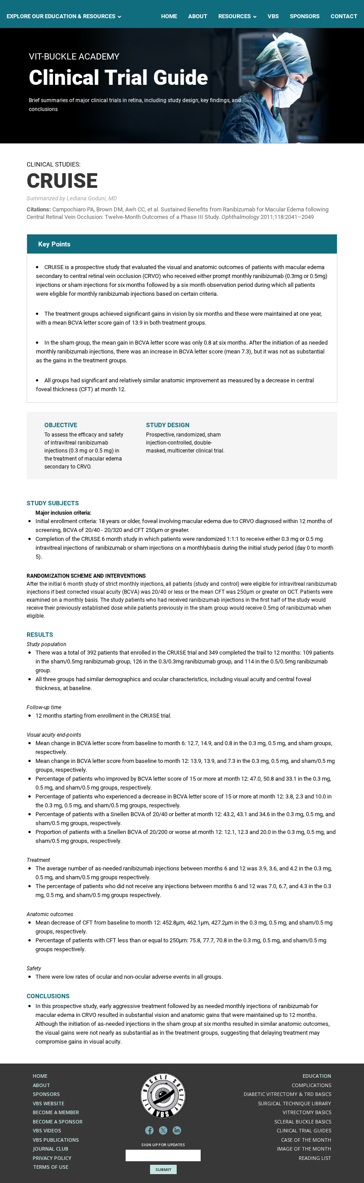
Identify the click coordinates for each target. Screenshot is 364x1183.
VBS (273, 16)
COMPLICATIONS (311, 1085)
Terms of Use (50, 1166)
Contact (344, 16)
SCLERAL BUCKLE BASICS (302, 1121)
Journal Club (50, 1148)
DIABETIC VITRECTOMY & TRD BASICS (287, 1094)
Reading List (315, 1158)
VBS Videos (47, 1130)
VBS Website (48, 1103)
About (197, 16)
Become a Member (56, 1112)
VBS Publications (56, 1139)
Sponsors (305, 16)
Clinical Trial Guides (304, 1130)
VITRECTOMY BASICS (307, 1112)
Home (169, 16)
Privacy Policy (52, 1158)
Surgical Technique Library (294, 1103)
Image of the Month (304, 1148)
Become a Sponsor (58, 1121)
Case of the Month (306, 1139)
